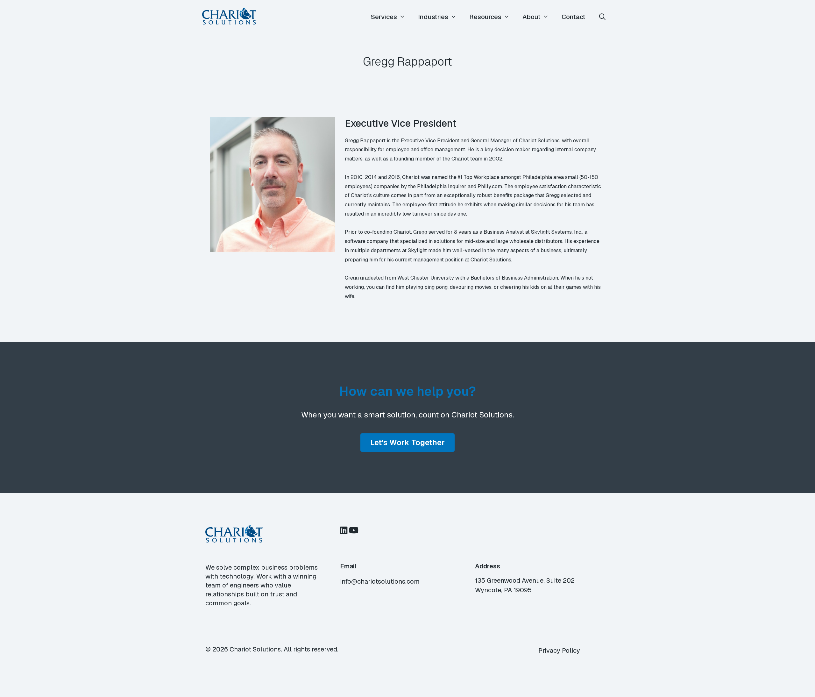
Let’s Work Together (407, 442)
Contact (573, 17)
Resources (485, 17)
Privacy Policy (559, 650)
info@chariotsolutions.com (380, 581)
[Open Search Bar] (602, 17)
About (531, 17)
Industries (433, 17)
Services (384, 17)
